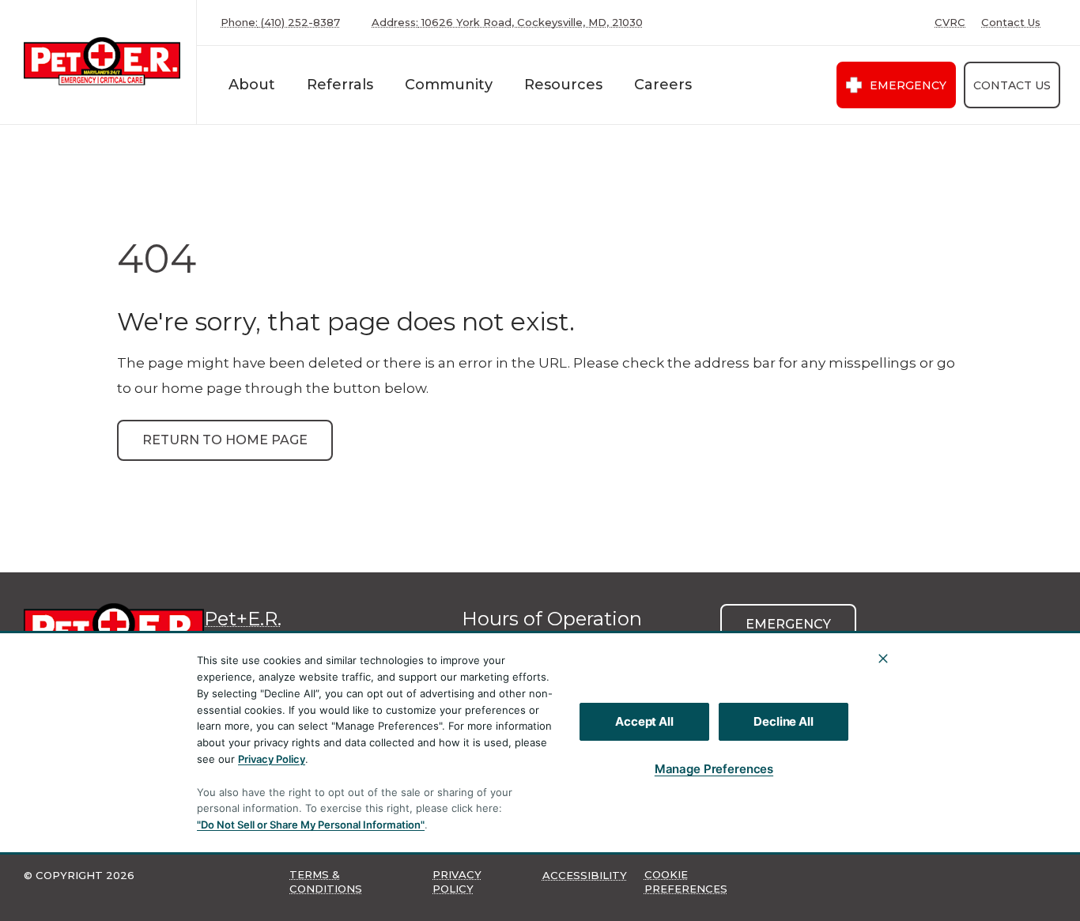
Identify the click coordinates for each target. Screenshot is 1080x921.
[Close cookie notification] (883, 658)
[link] (102, 62)
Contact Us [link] (1010, 22)
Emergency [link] (908, 85)
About (251, 84)
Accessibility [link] (584, 875)
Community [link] (449, 84)
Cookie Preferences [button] (685, 881)
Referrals (340, 84)
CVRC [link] (950, 22)
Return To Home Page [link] (225, 439)
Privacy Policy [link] (456, 881)
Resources (563, 84)
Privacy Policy (271, 759)
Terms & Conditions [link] (325, 881)
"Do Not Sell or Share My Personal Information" (311, 824)
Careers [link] (663, 84)
